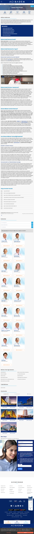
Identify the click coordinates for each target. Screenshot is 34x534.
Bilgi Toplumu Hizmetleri (10, 515)
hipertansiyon (24, 121)
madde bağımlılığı (24, 122)
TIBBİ (20, 501)
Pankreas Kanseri (29, 487)
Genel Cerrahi (3, 387)
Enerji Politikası (25, 515)
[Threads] (22, 506)
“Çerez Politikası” (18, 529)
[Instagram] (20, 506)
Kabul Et (25, 532)
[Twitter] (13, 506)
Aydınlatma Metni (26, 455)
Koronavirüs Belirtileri (21, 487)
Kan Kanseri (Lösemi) (11, 489)
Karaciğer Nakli (12, 491)
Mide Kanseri (29, 485)
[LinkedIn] (18, 506)
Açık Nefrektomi (3, 372)
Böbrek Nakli (2, 489)
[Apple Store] (17, 510)
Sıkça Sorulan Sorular (6, 35)
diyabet (18, 121)
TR (32, 6)
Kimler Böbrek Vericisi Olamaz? (8, 32)
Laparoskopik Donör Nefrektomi (22, 377)
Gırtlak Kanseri (3, 492)
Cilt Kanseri (2, 490)
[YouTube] (16, 506)
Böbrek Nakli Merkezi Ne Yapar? (8, 29)
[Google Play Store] (11, 510)
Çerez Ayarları (9, 532)
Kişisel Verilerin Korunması (23, 513)
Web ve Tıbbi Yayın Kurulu (15, 516)
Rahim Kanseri (29, 490)
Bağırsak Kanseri (3, 487)
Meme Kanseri (20, 492)
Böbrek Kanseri (3, 375)
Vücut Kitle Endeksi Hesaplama (29, 493)
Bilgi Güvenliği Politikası (18, 515)
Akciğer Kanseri (3, 485)
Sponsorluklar (9, 513)
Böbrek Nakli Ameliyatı (4, 377)
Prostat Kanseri (29, 489)
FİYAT (24, 501)
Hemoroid (11, 485)
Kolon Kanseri (20, 485)
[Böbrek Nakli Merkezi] (17, 225)
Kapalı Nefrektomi (20, 375)
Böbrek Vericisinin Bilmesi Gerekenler (23, 372)
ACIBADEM (10, 501)
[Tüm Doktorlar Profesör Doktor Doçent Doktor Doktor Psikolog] (17, 227)
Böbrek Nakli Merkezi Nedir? (8, 28)
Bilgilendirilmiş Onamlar (15, 513)
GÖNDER (20, 468)
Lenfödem (19, 490)
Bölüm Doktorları (12, 407)
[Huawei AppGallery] (23, 510)
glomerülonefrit (17, 142)
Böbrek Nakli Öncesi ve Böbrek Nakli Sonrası (7, 379)
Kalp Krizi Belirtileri (12, 487)
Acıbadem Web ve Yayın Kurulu (5, 212)
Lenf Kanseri (20, 489)
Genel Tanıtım (4, 407)
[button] (20, 445)
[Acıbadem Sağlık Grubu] (17, 2)
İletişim (21, 516)
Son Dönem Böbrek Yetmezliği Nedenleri (10, 33)
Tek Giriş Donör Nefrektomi (21, 379)
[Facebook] (11, 506)
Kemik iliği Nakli (12, 493)
